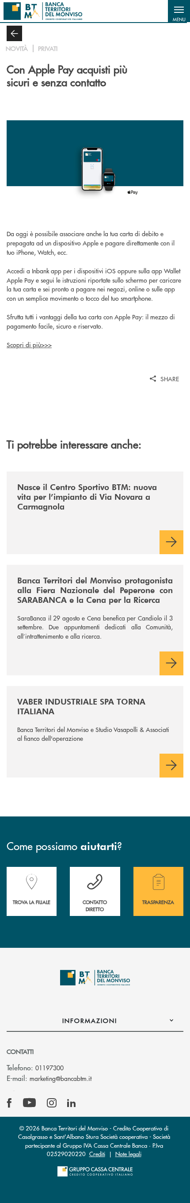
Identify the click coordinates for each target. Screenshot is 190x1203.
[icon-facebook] (9, 1103)
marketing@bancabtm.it (60, 1078)
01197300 (49, 1067)
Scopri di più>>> (29, 344)
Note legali (128, 1153)
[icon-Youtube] (29, 1103)
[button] (179, 11)
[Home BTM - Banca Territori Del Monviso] (43, 11)
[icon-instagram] (52, 1103)
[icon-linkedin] (71, 1103)
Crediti (97, 1153)
